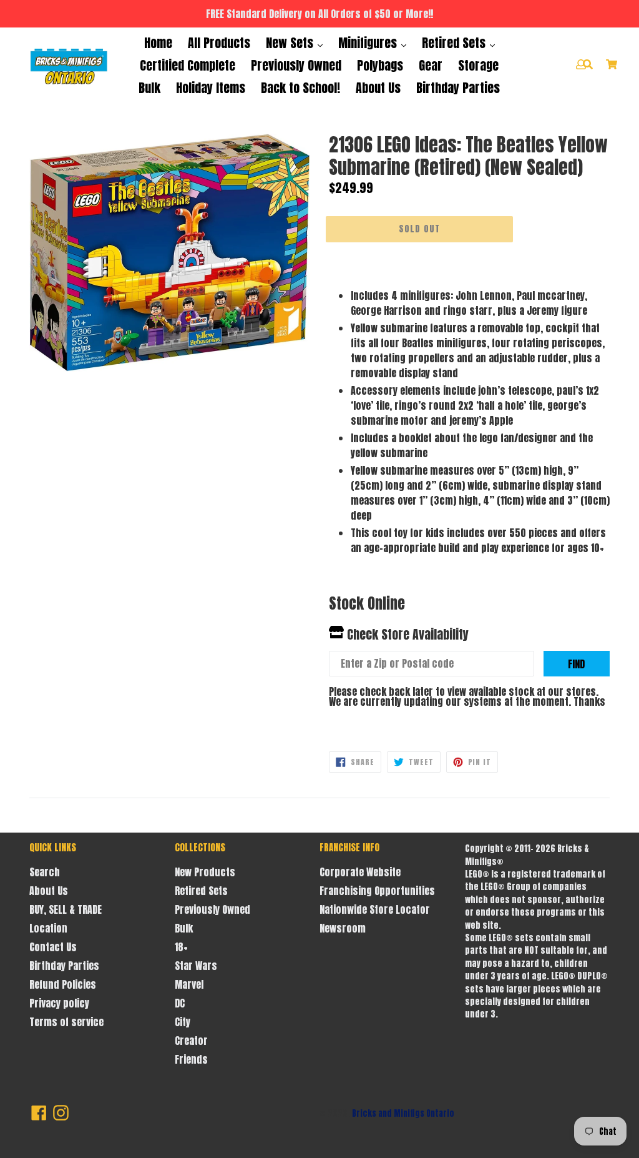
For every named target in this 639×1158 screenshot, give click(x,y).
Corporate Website (360, 871)
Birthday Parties (458, 87)
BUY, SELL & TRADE (65, 909)
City (182, 1021)
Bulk (149, 87)
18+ (181, 946)
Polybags (380, 65)
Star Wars (196, 965)
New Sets (291, 42)
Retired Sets (455, 42)
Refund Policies (62, 984)
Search (44, 871)
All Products (219, 42)
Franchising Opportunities (377, 890)
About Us (378, 87)
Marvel (189, 984)
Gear (430, 65)
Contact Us (53, 946)
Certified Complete (187, 65)
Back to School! (300, 87)
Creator (191, 1040)
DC (180, 1003)
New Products (205, 871)
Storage (478, 65)
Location (48, 928)
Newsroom (343, 928)
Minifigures (369, 42)
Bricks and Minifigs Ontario (403, 1113)
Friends (191, 1059)
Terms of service (66, 1021)
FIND (576, 663)
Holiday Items (210, 87)
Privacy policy (59, 1003)
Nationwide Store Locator (375, 909)
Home (158, 42)
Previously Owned (296, 65)
